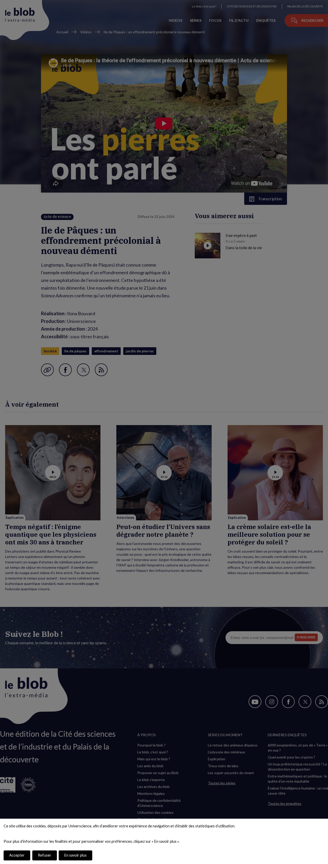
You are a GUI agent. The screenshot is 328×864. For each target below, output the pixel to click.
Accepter (17, 855)
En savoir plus (75, 855)
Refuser (44, 855)
